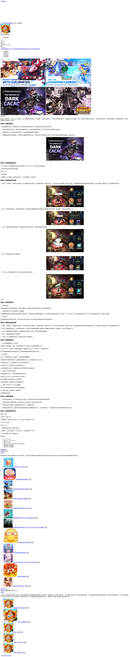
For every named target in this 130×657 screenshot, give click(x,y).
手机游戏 (5, 23)
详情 (26, 466)
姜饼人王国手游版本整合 (33, 49)
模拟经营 (10, 23)
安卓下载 (6, 655)
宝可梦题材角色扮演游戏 (19, 49)
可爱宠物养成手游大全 (7, 49)
